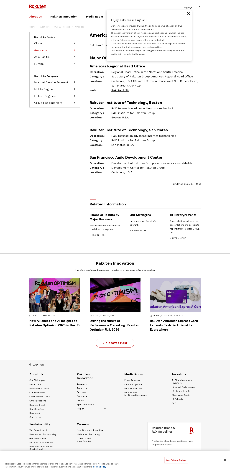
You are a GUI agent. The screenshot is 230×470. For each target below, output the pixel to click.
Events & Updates (133, 384)
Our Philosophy (37, 380)
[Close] (188, 13)
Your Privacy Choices (176, 460)
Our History (35, 417)
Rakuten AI (35, 413)
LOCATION (38, 364)
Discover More (117, 343)
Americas (79, 27)
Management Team (39, 388)
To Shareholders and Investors (182, 381)
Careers (83, 424)
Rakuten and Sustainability (42, 434)
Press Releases (132, 380)
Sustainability (39, 424)
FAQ (174, 403)
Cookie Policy (99, 466)
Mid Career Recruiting (88, 434)
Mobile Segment (45, 89)
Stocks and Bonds (181, 395)
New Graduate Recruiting (90, 430)
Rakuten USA (120, 90)
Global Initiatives (37, 438)
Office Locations (37, 400)
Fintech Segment (45, 96)
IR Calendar (178, 399)
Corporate (82, 396)
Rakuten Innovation (63, 16)
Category (82, 384)
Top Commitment (38, 430)
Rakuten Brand (37, 405)
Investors (179, 374)
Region (80, 408)
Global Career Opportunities (84, 439)
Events (80, 400)
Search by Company (46, 76)
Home (32, 27)
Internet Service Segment (51, 82)
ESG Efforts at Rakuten (41, 442)
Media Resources (133, 388)
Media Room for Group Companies (135, 393)
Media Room (94, 16)
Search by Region (44, 36)
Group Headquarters (48, 102)
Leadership (35, 384)
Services (81, 392)
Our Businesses (62, 27)
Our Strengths (36, 409)
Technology (83, 388)
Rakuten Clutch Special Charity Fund (41, 447)
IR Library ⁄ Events (181, 391)
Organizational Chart (39, 396)
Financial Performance (183, 387)
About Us (35, 16)
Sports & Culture (85, 404)
